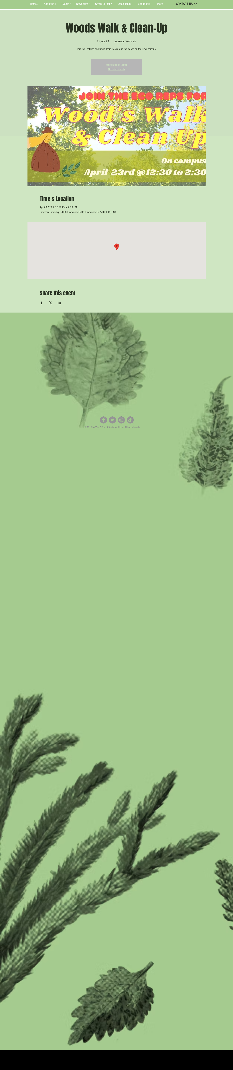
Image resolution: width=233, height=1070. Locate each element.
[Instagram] (121, 419)
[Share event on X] (50, 302)
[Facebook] (103, 419)
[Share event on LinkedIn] (59, 302)
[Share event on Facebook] (41, 302)
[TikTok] (130, 419)
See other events (116, 69)
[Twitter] (112, 419)
